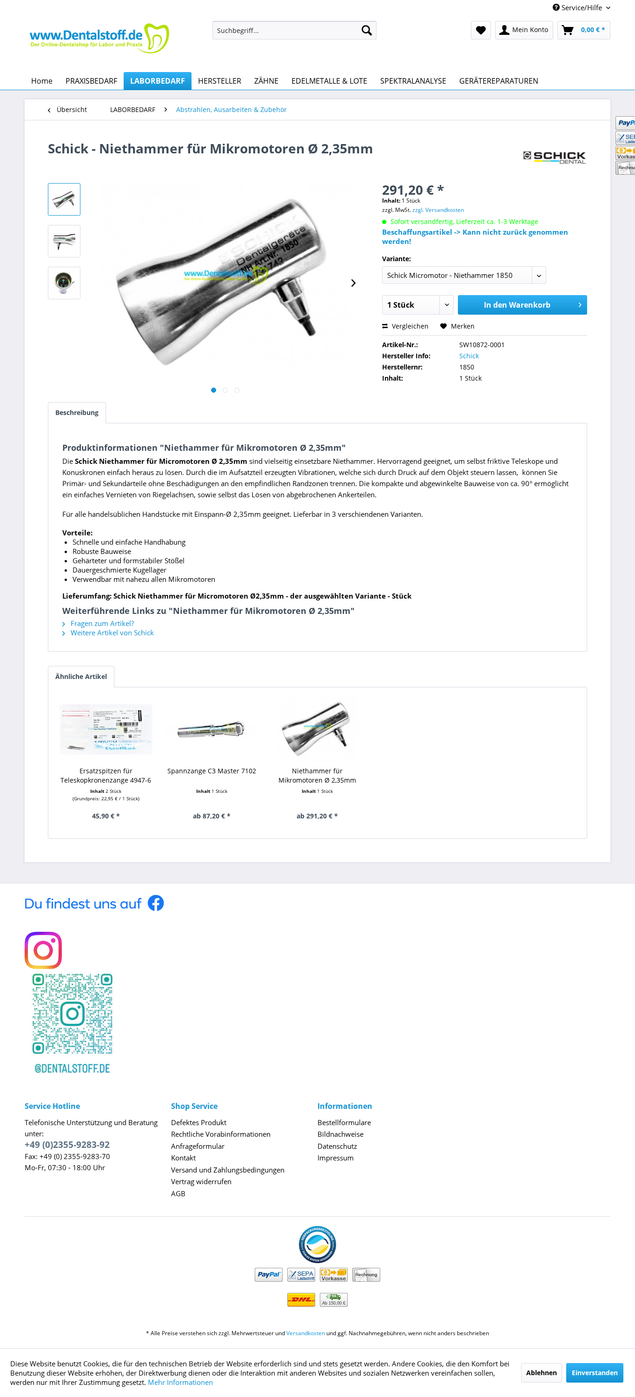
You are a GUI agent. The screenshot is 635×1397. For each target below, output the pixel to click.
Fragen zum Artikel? (101, 623)
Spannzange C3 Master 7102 (211, 770)
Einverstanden (595, 1372)
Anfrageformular (198, 1146)
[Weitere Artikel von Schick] (554, 157)
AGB (178, 1193)
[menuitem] (294, 30)
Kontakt (183, 1157)
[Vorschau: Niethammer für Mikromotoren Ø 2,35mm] (64, 199)
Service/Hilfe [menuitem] (582, 7)
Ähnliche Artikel (81, 676)
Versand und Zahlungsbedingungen (227, 1169)
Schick (469, 355)
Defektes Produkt (198, 1122)
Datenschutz (337, 1146)
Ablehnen (541, 1372)
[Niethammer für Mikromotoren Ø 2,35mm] (317, 729)
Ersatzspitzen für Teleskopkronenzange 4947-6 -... (105, 775)
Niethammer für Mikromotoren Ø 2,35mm (317, 775)
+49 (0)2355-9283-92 (67, 1145)
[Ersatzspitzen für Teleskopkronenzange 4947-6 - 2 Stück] (106, 729)
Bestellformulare (344, 1122)
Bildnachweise (341, 1134)
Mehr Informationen (180, 1382)
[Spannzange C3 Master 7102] (212, 729)
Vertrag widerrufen (201, 1181)
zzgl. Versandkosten (438, 210)
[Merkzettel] (481, 30)
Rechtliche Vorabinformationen (221, 1134)
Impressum (336, 1157)
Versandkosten (305, 1333)
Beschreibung (77, 412)
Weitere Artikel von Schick (111, 632)
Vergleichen (409, 326)
